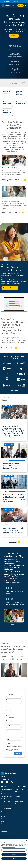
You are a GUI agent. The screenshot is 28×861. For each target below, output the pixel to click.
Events (2, 824)
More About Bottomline (10, 288)
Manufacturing (19, 801)
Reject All (14, 854)
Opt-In (8, 739)
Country (8, 715)
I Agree (14, 858)
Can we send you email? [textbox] (12, 742)
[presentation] (25, 5)
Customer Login (6, 1)
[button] (12, 624)
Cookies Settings (14, 850)
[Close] (26, 840)
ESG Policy (3, 834)
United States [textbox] (11, 717)
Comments (9, 731)
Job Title (8, 710)
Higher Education (19, 799)
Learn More (14, 36)
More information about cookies (8, 847)
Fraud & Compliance (6, 801)
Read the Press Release (7, 348)
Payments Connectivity (6, 796)
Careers (3, 816)
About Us (3, 811)
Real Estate (18, 804)
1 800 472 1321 (5, 779)
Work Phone (9, 726)
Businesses (18, 793)
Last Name (9, 705)
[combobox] (14, 717)
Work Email (9, 695)
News (2, 821)
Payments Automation (6, 789)
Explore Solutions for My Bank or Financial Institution (11, 180)
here (11, 750)
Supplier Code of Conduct (7, 837)
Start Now (20, 5)
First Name (9, 700)
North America (17, 1)
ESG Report (4, 831)
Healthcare (18, 796)
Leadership (3, 814)
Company (9, 721)
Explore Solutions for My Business (11, 212)
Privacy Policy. (22, 845)
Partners (3, 819)
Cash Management (5, 799)
